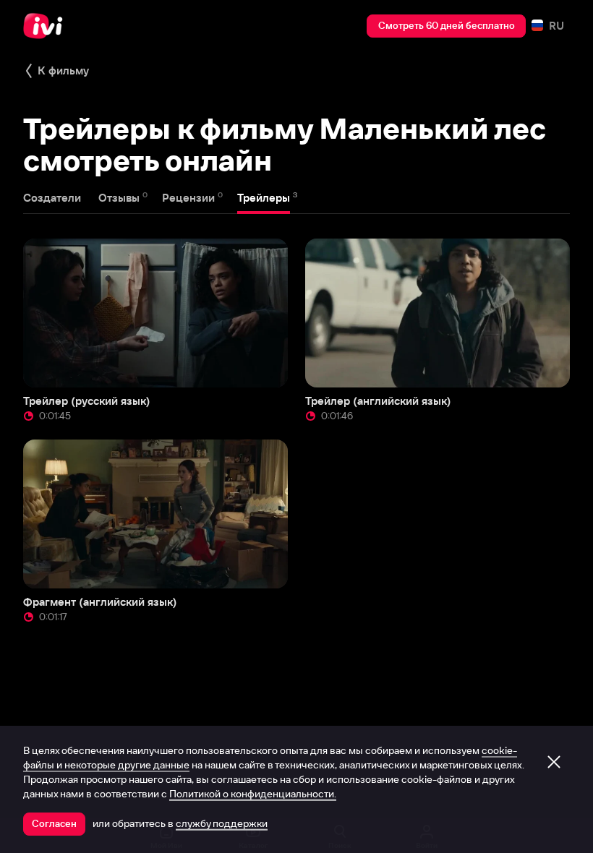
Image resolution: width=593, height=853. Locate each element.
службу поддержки (222, 823)
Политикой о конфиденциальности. (252, 794)
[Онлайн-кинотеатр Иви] (47, 26)
